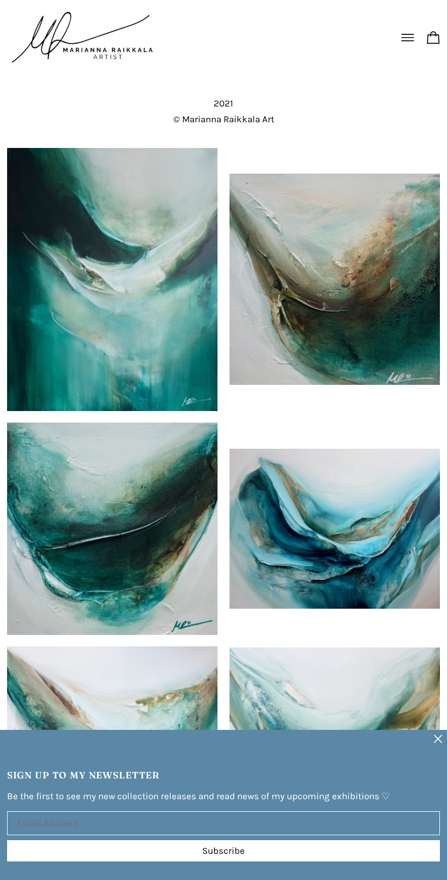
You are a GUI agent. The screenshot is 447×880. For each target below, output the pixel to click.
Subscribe (223, 850)
